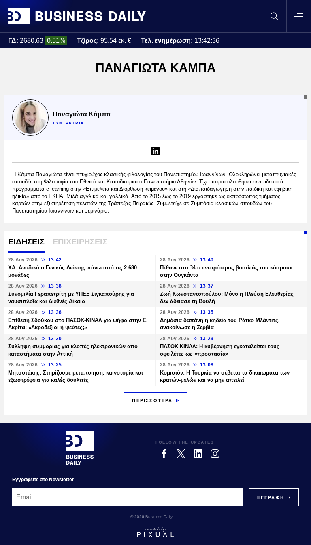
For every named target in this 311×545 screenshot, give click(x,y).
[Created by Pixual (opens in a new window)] (155, 532)
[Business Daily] (77, 16)
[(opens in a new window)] (155, 151)
